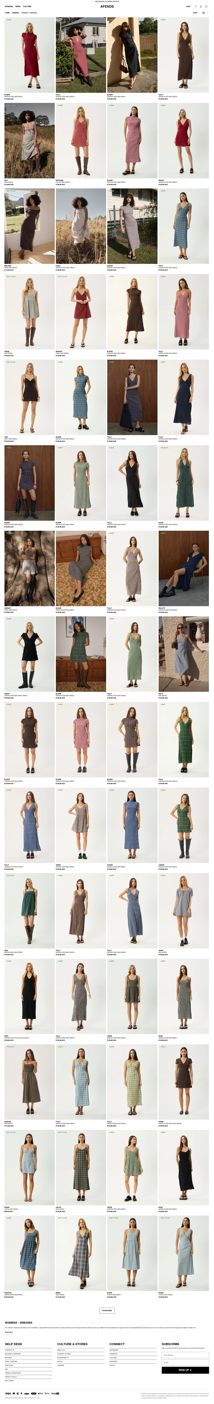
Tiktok (112, 1365)
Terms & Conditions (13, 1373)
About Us (61, 1350)
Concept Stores (64, 1354)
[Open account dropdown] (201, 6)
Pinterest (113, 1361)
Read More (9, 1332)
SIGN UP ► (185, 1370)
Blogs (59, 1361)
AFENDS (31, 1398)
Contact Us (9, 1350)
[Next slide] (51, 55)
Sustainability (63, 1358)
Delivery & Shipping (13, 1354)
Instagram (113, 1350)
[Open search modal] (195, 6)
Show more (107, 1310)
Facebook (113, 1354)
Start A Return (11, 1361)
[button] (196, 13)
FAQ (6, 1369)
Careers (60, 1365)
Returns (8, 1358)
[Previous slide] (8, 55)
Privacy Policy (11, 1377)
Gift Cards (9, 1381)
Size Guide (9, 1365)
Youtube (113, 1358)
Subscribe (170, 1344)
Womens (15, 13)
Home (7, 13)
